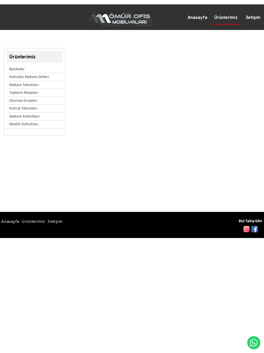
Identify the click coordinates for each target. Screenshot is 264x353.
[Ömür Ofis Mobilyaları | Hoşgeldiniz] (120, 18)
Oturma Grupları (23, 100)
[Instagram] (246, 229)
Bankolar (17, 69)
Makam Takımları (24, 84)
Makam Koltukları (24, 116)
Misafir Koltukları (24, 124)
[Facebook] (254, 229)
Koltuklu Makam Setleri (29, 76)
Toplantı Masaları (23, 92)
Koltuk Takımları (23, 108)
